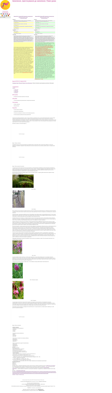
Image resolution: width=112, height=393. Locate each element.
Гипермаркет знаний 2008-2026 (36, 387)
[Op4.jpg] (17, 278)
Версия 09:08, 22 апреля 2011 (39, 16)
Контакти (38, 379)
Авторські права (24, 379)
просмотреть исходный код (27, 16)
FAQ (33, 379)
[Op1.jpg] (23, 187)
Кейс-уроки (42, 379)
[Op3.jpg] (17, 253)
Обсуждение (23, 17)
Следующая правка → (44, 18)
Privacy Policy (30, 379)
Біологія (17, 374)
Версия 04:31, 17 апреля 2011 (18, 16)
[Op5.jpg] (17, 298)
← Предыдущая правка (23, 18)
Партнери (35, 379)
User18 (20, 17)
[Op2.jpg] (18, 207)
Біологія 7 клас (21, 374)
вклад (26, 17)
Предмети (13, 374)
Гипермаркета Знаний (35, 381)
